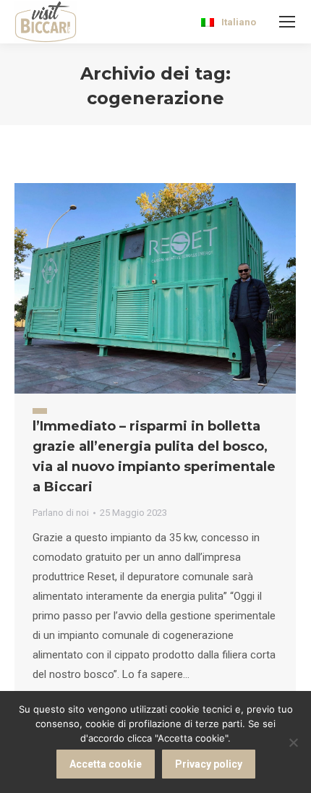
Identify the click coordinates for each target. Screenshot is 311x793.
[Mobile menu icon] (287, 21)
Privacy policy (208, 764)
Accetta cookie (105, 764)
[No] (293, 742)
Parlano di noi (61, 512)
